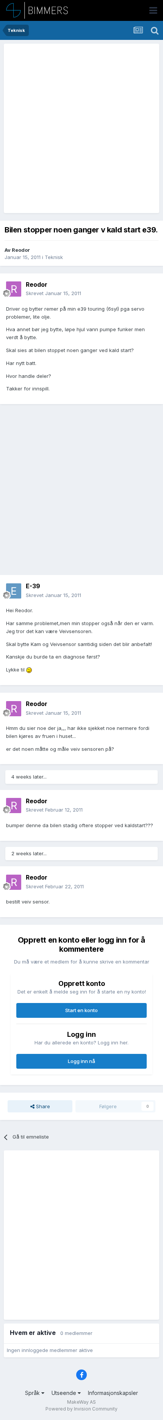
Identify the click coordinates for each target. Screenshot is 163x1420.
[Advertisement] (81, 128)
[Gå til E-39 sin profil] (13, 591)
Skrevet (53, 293)
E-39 (33, 586)
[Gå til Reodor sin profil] (13, 289)
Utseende (65, 1393)
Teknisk (54, 257)
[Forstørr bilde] (29, 670)
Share (42, 1106)
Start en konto (81, 1010)
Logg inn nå (81, 1061)
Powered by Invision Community (81, 1409)
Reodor (21, 250)
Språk (33, 1393)
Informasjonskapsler (113, 1393)
